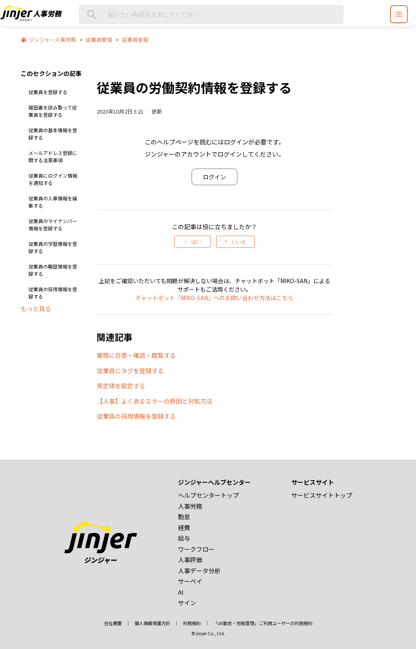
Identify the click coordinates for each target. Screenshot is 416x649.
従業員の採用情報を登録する (52, 293)
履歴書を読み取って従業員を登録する (52, 111)
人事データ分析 (199, 570)
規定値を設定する (121, 385)
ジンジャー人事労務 (52, 39)
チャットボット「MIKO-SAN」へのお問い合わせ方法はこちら (214, 298)
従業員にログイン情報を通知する (52, 179)
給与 (184, 538)
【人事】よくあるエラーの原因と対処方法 (154, 401)
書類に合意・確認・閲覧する (136, 355)
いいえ (239, 242)
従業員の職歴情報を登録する (52, 270)
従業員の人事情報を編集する (52, 202)
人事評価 (190, 559)
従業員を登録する (47, 91)
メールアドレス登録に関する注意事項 (52, 156)
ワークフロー (196, 549)
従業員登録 (135, 39)
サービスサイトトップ (321, 495)
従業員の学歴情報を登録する (52, 247)
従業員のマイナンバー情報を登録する (52, 224)
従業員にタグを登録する (130, 370)
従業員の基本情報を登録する (52, 134)
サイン (187, 602)
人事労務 (190, 506)
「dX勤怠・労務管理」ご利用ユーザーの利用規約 (262, 623)
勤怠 (184, 516)
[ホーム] (31, 18)
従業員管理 (99, 39)
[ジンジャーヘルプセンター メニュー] (399, 14)
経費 (184, 527)
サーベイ (190, 581)
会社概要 (113, 623)
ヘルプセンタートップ (208, 495)
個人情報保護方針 (152, 623)
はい (196, 242)
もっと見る (36, 308)
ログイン (214, 177)
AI (181, 592)
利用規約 (192, 623)
